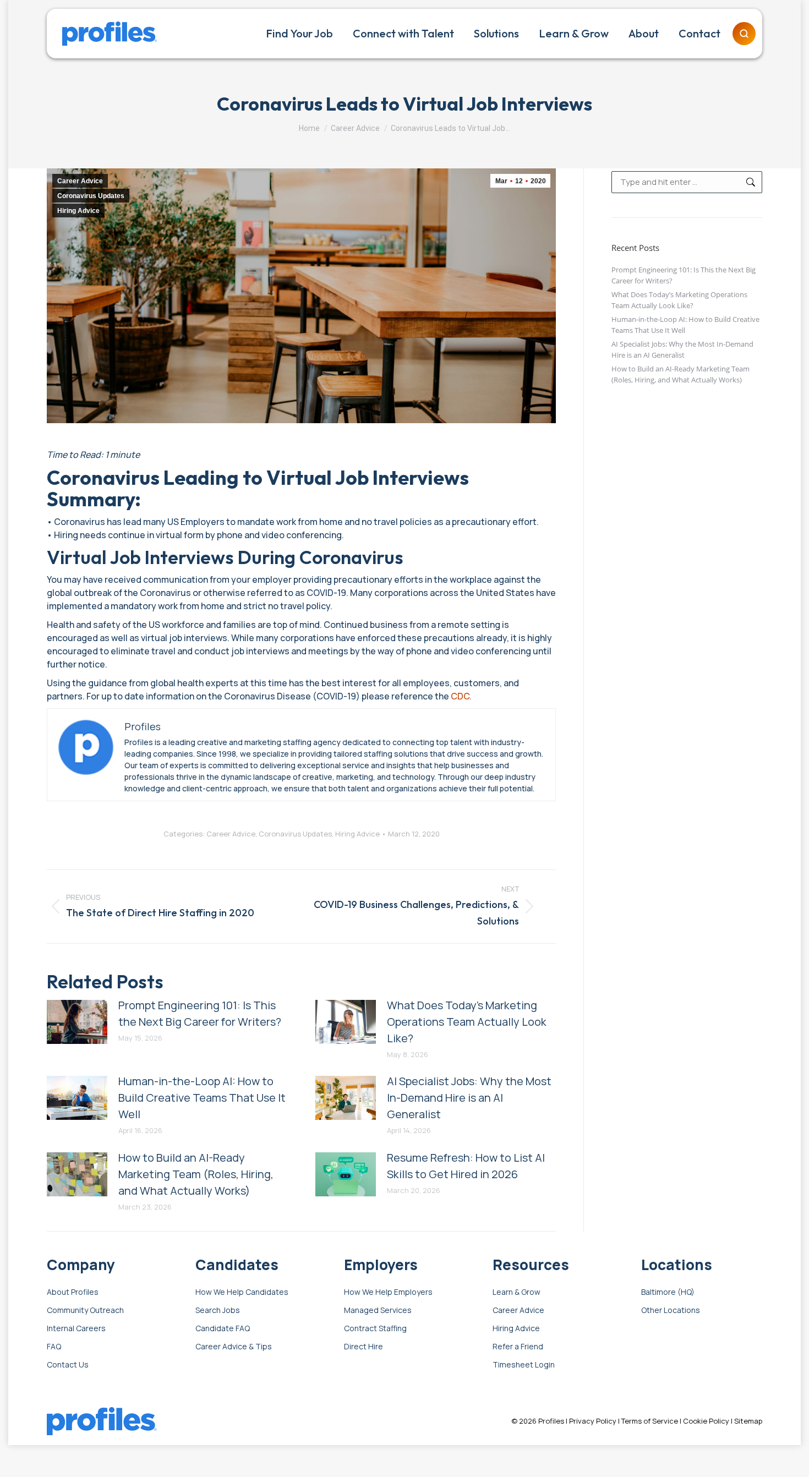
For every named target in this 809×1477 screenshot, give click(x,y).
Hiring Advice (78, 211)
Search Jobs (217, 1310)
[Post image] (77, 1022)
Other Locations (670, 1310)
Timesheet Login (524, 1365)
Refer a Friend (518, 1347)
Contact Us (68, 1365)
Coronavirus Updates (90, 196)
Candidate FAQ (222, 1328)
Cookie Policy (706, 1421)
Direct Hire (363, 1347)
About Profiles (73, 1292)
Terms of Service (649, 1421)
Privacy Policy (592, 1421)
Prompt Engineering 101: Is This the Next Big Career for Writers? (199, 1013)
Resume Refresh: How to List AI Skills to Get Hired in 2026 (466, 1165)
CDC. (461, 696)
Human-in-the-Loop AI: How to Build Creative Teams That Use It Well (202, 1098)
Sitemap (748, 1421)
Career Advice (80, 181)
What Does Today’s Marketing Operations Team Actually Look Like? (466, 1022)
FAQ (54, 1347)
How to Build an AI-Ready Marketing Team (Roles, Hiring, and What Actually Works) (196, 1174)
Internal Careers (76, 1328)
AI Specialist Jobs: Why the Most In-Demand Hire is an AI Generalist (469, 1098)
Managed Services (378, 1310)
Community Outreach (85, 1310)
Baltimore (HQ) (668, 1292)
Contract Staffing (375, 1328)
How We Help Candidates (241, 1292)
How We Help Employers (388, 1292)
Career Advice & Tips (233, 1347)
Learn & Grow (516, 1292)
